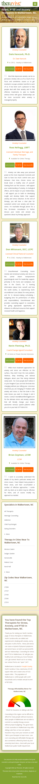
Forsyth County (27, 666)
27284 (6, 587)
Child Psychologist (10, 524)
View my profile (28, 69)
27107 (6, 591)
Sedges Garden (9, 554)
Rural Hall (7, 567)
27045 (6, 598)
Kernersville (8, 558)
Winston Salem (9, 549)
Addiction (7, 520)
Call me (19, 69)
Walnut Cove (8, 562)
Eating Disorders (9, 529)
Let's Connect (10, 69)
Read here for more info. (19, 777)
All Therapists (8, 511)
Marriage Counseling (11, 516)
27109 (6, 595)
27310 (6, 602)
